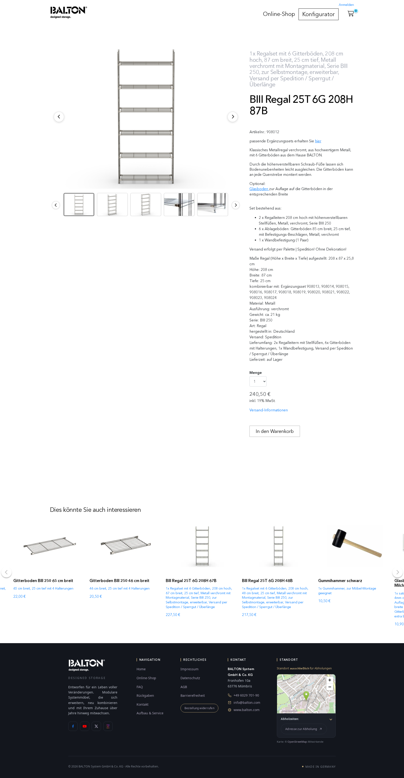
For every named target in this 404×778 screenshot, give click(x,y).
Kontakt (142, 704)
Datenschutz (190, 678)
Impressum (189, 669)
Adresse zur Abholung (301, 729)
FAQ (140, 687)
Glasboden (259, 189)
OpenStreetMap (297, 741)
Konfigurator (318, 14)
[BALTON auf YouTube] (84, 726)
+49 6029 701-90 (246, 695)
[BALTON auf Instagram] (108, 726)
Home (141, 669)
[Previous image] (56, 205)
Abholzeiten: (290, 719)
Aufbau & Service (150, 713)
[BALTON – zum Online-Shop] (86, 665)
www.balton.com (247, 710)
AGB (183, 687)
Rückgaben (145, 695)
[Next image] (236, 205)
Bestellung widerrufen (199, 708)
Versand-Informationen (268, 410)
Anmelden (346, 5)
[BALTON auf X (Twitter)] (96, 726)
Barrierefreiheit (192, 695)
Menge (255, 372)
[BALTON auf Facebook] (73, 726)
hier (318, 141)
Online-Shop (279, 14)
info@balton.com (247, 702)
